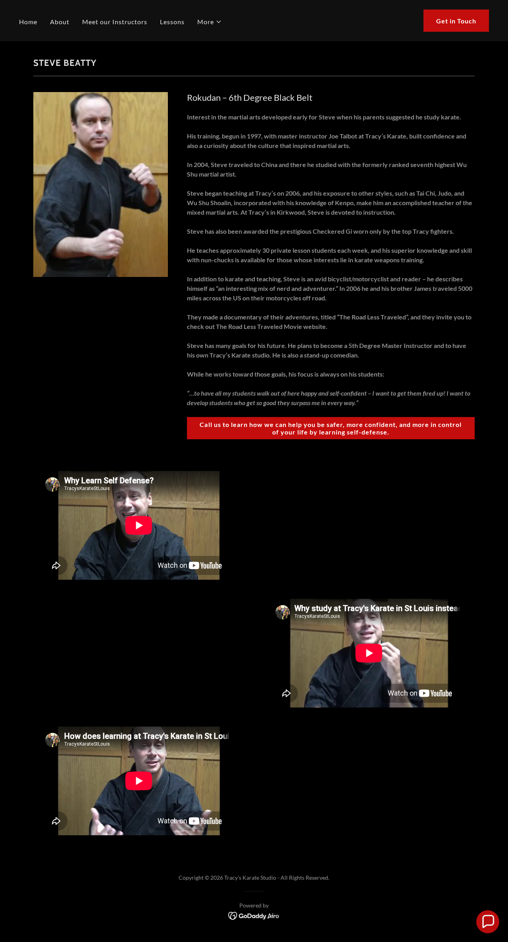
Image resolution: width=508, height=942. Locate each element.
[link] (254, 915)
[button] (209, 22)
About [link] (59, 21)
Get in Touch (456, 21)
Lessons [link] (172, 21)
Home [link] (28, 21)
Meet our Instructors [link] (114, 21)
